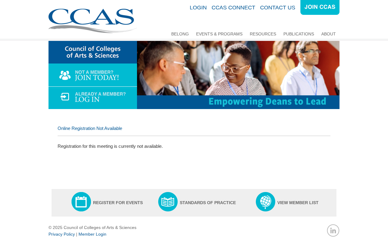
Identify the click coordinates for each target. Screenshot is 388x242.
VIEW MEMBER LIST (298, 202)
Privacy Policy (61, 234)
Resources (263, 33)
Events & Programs (219, 33)
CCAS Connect (233, 8)
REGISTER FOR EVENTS (118, 202)
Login (198, 8)
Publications (298, 33)
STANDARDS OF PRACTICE (208, 202)
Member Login (92, 234)
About (328, 33)
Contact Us (277, 8)
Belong (180, 33)
